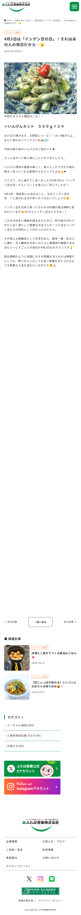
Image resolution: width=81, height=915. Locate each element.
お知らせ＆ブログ (23, 20)
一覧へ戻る (40, 621)
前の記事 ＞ (70, 621)
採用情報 (48, 849)
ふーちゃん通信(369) (20, 725)
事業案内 (11, 858)
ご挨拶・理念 (14, 849)
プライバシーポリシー (50, 900)
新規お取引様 (26, 900)
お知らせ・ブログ (53, 841)
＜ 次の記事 (10, 621)
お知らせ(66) (15, 746)
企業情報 (11, 841)
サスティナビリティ (18, 866)
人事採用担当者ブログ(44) (24, 735)
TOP (9, 20)
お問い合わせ (50, 858)
